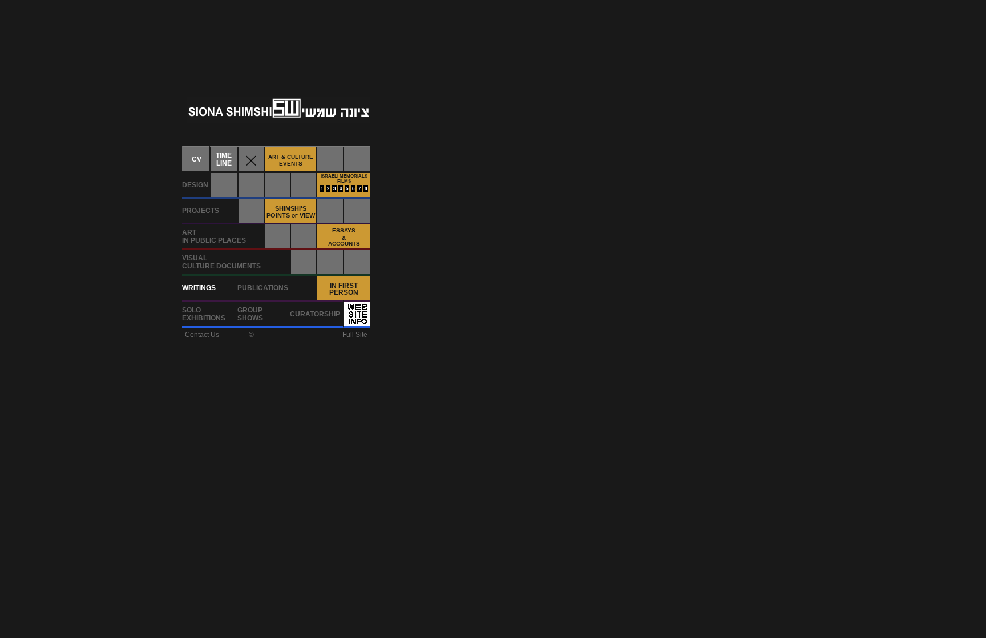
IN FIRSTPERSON (343, 289)
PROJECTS (200, 211)
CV (196, 159)
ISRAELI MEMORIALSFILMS (344, 179)
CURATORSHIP (315, 314)
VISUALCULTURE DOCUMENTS (221, 262)
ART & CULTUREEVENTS (290, 160)
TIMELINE (224, 159)
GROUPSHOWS (250, 314)
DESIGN (195, 185)
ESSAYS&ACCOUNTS (344, 237)
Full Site (354, 335)
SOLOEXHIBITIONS (203, 314)
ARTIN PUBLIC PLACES (214, 236)
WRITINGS (199, 288)
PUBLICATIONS (262, 288)
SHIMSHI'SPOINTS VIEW (290, 212)
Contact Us (202, 335)
